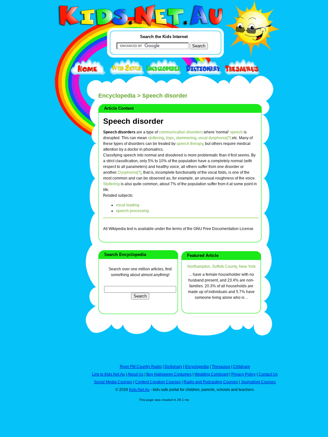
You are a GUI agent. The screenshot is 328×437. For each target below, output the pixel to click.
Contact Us (268, 374)
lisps (170, 138)
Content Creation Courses (158, 382)
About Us (135, 374)
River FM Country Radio (141, 366)
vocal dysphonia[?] (214, 138)
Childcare (241, 366)
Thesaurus (221, 366)
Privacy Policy (243, 374)
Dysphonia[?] (129, 172)
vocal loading (127, 205)
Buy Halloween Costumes (169, 374)
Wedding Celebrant (211, 374)
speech (236, 132)
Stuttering (111, 184)
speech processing (132, 211)
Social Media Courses (113, 382)
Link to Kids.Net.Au (108, 374)
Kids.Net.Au (139, 389)
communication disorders (181, 132)
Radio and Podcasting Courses (211, 382)
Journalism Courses (258, 382)
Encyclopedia (116, 95)
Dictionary (173, 366)
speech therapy (189, 143)
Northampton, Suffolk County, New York (221, 266)
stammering (186, 138)
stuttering (156, 138)
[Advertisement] (63, 234)
